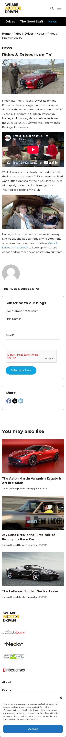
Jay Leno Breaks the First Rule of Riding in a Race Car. (28, 537)
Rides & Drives (24, 33)
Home (6, 33)
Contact (8, 690)
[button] (61, 697)
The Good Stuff (31, 21)
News (52, 21)
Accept (33, 729)
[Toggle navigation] (59, 8)
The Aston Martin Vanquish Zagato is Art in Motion (32, 481)
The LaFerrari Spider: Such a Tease (30, 591)
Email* (10, 335)
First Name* (13, 318)
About (7, 682)
